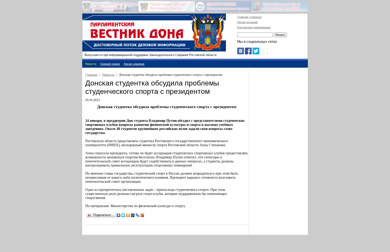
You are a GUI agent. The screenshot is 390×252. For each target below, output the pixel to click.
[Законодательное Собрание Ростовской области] (110, 6)
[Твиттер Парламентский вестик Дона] (256, 53)
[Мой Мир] (132, 215)
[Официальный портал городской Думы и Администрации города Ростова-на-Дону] (279, 6)
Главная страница (249, 17)
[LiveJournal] (137, 215)
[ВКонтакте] (118, 215)
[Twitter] (123, 215)
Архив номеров (134, 64)
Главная (91, 74)
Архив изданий (247, 22)
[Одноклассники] (128, 215)
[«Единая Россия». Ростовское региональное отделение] (223, 6)
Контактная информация (254, 27)
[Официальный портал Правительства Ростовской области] (167, 6)
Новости (108, 74)
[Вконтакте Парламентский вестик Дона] (240, 53)
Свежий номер (110, 64)
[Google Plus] (142, 215)
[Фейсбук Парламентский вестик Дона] (248, 53)
